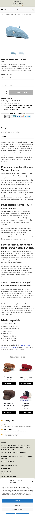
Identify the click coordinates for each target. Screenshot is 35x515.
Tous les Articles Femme (11, 14)
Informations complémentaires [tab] (10, 132)
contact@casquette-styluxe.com (17, 452)
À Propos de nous (6, 471)
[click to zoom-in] (17, 32)
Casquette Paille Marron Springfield (9, 376)
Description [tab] (5, 128)
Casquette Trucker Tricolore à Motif (25, 405)
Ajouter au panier (21, 92)
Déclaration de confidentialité (22, 513)
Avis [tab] (3, 136)
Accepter (17, 500)
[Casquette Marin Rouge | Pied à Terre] (26, 367)
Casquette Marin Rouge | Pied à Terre (26, 376)
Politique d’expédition (7, 474)
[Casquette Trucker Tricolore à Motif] (26, 395)
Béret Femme (12, 347)
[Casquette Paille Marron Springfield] (9, 367)
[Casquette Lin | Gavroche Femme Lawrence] (9, 395)
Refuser (17, 505)
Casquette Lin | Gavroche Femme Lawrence (9, 405)
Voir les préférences (17, 509)
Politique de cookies (10, 513)
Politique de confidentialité (8, 476)
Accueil (2, 14)
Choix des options (26, 383)
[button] (32, 481)
